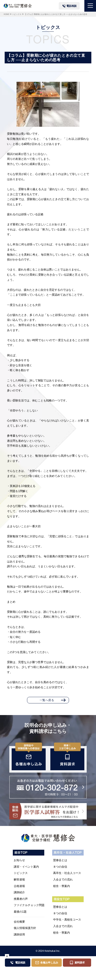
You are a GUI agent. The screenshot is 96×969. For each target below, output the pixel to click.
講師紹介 (19, 892)
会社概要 (19, 921)
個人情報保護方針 (25, 928)
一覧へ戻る (47, 700)
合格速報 (19, 886)
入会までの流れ (63, 879)
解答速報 (19, 879)
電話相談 (71, 5)
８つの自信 (60, 866)
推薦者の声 (21, 899)
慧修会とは (60, 860)
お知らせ (19, 860)
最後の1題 (20, 911)
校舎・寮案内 (61, 886)
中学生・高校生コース (67, 919)
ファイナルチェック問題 (29, 905)
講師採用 (19, 934)
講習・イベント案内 (26, 866)
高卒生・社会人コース (67, 873)
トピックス (21, 873)
